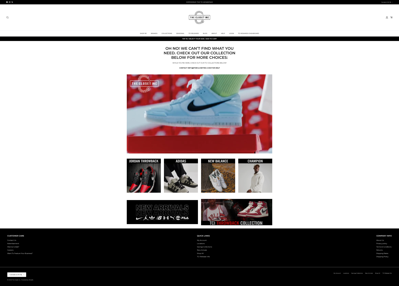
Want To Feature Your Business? (20, 253)
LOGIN (231, 33)
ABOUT (214, 33)
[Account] (386, 17)
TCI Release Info (203, 257)
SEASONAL (180, 33)
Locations (201, 243)
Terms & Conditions (383, 247)
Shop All (200, 253)
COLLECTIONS (167, 33)
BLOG (205, 33)
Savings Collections (204, 247)
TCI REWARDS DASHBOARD (248, 33)
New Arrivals (202, 250)
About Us (380, 240)
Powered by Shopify (27, 280)
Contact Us (11, 240)
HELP (223, 33)
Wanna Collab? (13, 247)
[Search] (7, 17)
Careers (10, 250)
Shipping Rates (382, 253)
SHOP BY (143, 33)
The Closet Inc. (16, 280)
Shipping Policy (382, 257)
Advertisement (13, 243)
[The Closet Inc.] (199, 17)
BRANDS (154, 33)
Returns (379, 250)
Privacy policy (381, 243)
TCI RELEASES (193, 33)
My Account (202, 240)
